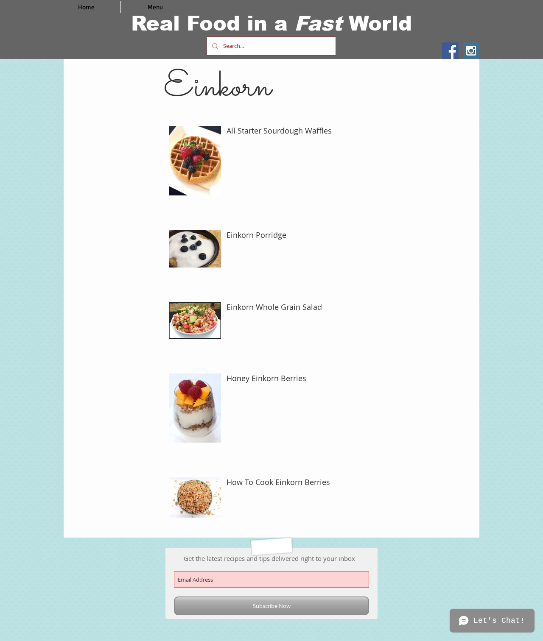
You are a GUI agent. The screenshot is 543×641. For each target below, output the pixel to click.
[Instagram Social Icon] (471, 50)
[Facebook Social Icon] (450, 50)
